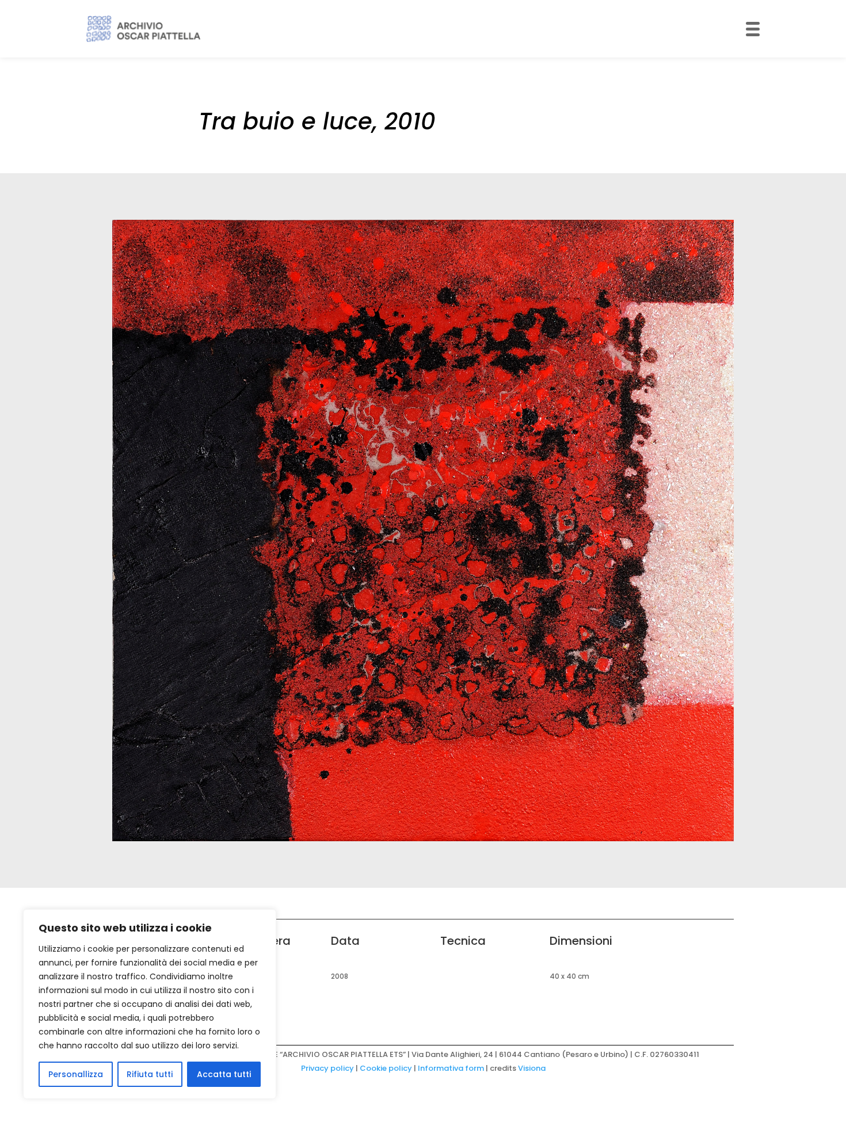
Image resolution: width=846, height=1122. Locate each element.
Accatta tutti (224, 1074)
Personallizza (75, 1074)
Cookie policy (386, 1068)
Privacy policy (327, 1068)
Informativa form (451, 1068)
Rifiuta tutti (150, 1074)
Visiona (532, 1068)
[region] (149, 1004)
